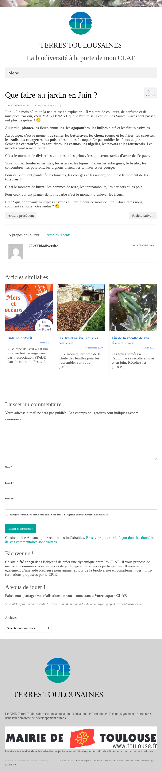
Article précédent (21, 215)
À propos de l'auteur (23, 235)
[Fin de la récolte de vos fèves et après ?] (133, 307)
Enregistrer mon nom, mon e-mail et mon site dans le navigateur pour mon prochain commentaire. (60, 514)
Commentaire (13, 419)
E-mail (9, 482)
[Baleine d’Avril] (29, 307)
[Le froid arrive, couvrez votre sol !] (81, 307)
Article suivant (143, 215)
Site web (9, 498)
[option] (29, 329)
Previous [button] (8, 339)
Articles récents (58, 235)
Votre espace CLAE (111, 595)
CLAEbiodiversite (20, 105)
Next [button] (153, 339)
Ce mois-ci (53, 105)
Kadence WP (10, 765)
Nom (8, 467)
